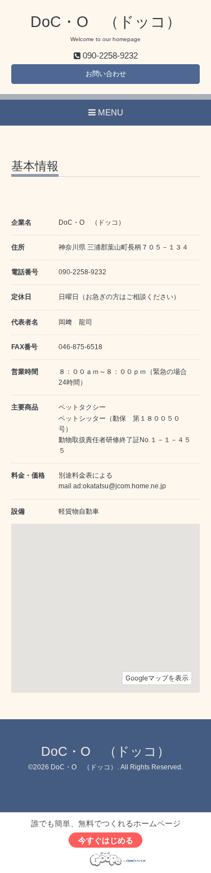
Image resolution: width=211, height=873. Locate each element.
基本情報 (35, 166)
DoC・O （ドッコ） (105, 22)
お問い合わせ (106, 74)
